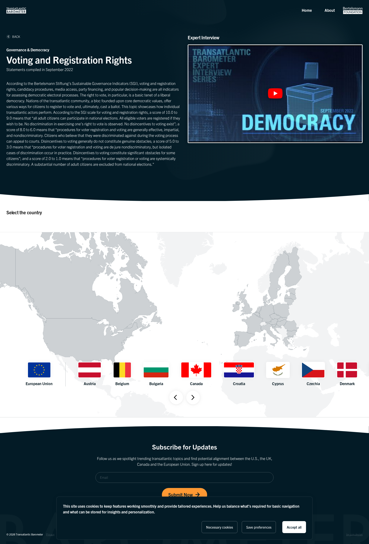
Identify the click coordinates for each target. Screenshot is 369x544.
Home (307, 10)
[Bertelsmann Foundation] (353, 10)
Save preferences (258, 527)
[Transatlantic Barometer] (16, 10)
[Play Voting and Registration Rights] (275, 93)
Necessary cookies (219, 527)
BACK (14, 36)
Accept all (294, 527)
